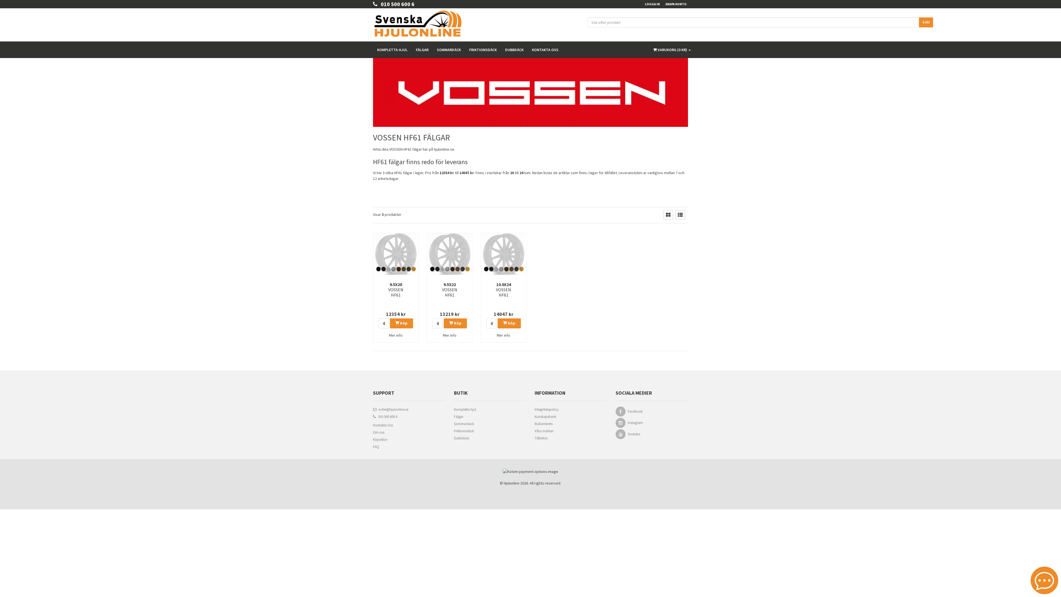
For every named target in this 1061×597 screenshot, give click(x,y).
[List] (680, 214)
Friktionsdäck (483, 49)
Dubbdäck (514, 49)
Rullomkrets (544, 423)
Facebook (635, 411)
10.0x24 (503, 290)
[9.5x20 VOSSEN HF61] (395, 254)
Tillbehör (541, 438)
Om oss (378, 432)
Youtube (634, 434)
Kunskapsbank (545, 416)
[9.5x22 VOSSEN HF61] (449, 254)
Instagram (635, 422)
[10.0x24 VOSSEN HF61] (503, 254)
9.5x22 (449, 290)
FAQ (376, 446)
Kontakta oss (545, 49)
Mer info (396, 335)
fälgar (417, 149)
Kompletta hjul (392, 49)
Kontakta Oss (383, 425)
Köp (403, 323)
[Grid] (668, 214)
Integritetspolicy (546, 409)
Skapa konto (676, 4)
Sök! (926, 22)
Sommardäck (449, 49)
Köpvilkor (380, 439)
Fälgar (422, 49)
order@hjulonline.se (392, 409)
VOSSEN (396, 149)
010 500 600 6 (395, 4)
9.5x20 (395, 290)
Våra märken (544, 431)
